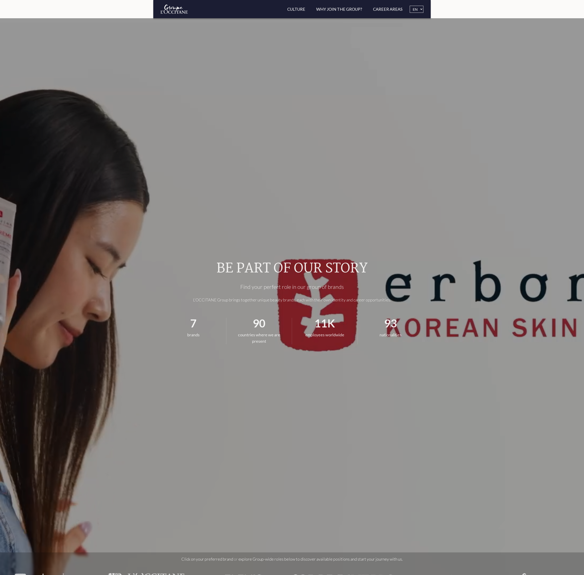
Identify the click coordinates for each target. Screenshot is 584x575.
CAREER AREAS (387, 9)
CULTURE (296, 9)
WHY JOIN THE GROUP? (339, 9)
